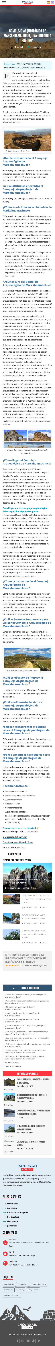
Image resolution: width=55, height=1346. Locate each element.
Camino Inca (12, 1208)
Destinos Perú (13, 1217)
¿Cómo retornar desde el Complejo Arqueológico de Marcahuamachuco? (26, 1026)
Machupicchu (9, 1284)
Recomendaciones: (12, 1062)
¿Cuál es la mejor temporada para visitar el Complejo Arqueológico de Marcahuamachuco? (26, 1033)
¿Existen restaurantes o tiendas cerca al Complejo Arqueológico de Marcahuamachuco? (25, 1051)
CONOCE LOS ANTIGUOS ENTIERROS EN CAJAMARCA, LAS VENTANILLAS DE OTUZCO (37, 899)
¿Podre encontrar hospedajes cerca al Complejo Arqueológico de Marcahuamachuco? (24, 1057)
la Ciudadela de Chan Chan (15, 837)
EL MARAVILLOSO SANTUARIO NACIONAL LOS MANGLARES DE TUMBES (34, 934)
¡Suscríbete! (12, 1226)
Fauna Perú (8, 1290)
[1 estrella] (6, 965)
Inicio (6, 64)
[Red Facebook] (17, 1341)
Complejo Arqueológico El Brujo (18, 842)
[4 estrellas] (15, 965)
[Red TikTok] (33, 1341)
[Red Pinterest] (39, 1341)
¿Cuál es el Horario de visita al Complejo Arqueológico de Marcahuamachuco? (27, 1045)
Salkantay (20, 1290)
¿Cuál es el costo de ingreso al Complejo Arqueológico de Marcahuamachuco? (27, 1039)
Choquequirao (33, 1290)
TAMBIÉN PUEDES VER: (13, 1066)
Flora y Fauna (12, 1221)
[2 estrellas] (9, 965)
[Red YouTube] (28, 1341)
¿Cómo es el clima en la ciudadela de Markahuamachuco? (20, 1008)
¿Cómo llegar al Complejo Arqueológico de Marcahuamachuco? (22, 1020)
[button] (4, 3)
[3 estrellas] (12, 965)
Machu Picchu (12, 1204)
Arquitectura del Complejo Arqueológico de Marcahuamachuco (22, 1014)
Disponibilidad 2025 (38, 1284)
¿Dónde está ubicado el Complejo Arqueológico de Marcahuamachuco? (25, 996)
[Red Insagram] (23, 1341)
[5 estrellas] (18, 965)
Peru (13, 64)
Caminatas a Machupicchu (17, 1212)
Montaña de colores (11, 1295)
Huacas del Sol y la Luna (14, 847)
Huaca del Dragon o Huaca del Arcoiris (20, 831)
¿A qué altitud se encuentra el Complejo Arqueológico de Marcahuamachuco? (27, 1002)
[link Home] (27, 1328)
